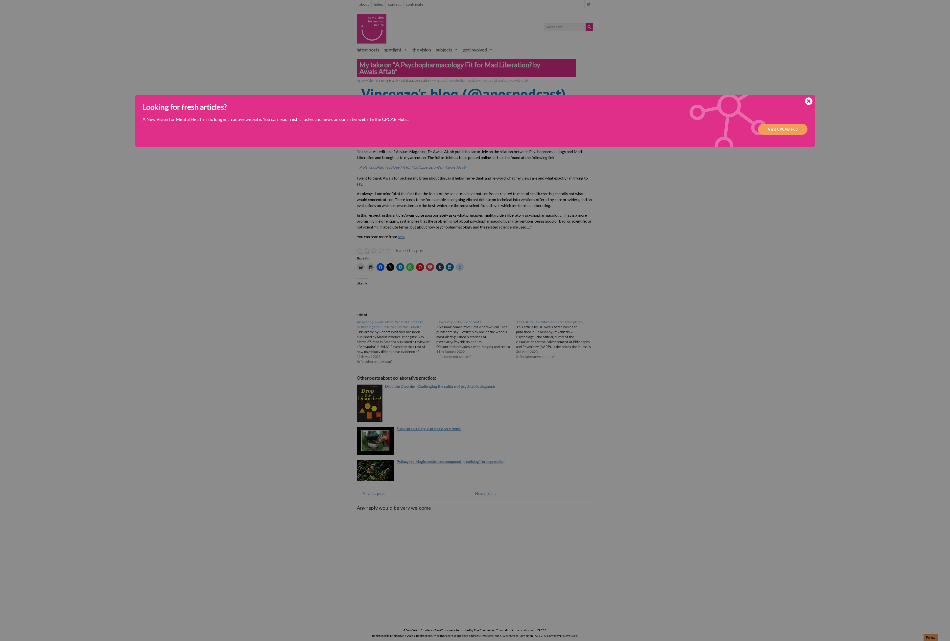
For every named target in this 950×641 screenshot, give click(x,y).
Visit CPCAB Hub (783, 129)
